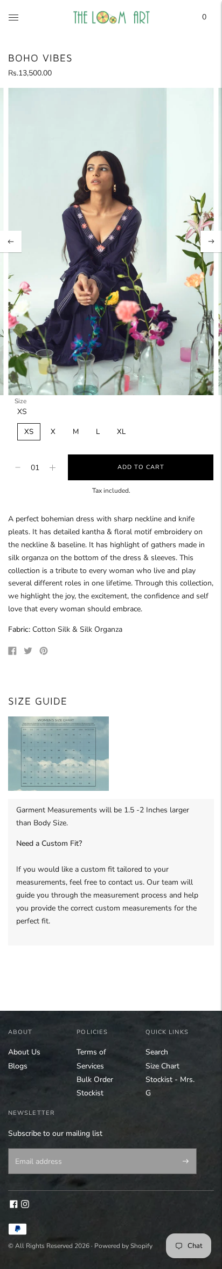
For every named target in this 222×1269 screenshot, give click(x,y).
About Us (24, 1052)
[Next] (211, 241)
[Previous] (11, 241)
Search (156, 1052)
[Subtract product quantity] (52, 467)
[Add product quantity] (18, 467)
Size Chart (162, 1066)
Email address (36, 1149)
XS (28, 432)
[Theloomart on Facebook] (14, 1206)
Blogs (17, 1066)
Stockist (90, 1093)
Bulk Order (95, 1079)
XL (121, 432)
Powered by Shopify (123, 1246)
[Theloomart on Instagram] (25, 1206)
